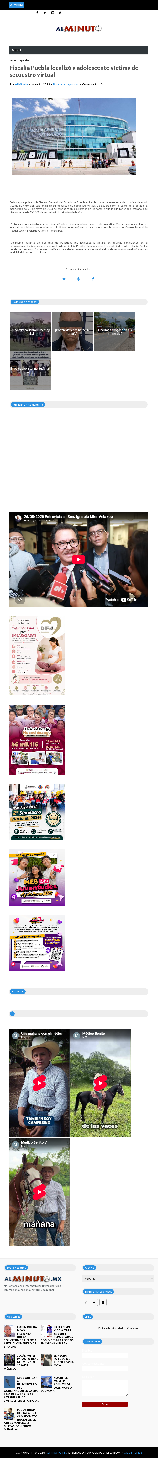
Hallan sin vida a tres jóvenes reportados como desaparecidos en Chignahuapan (57, 1335)
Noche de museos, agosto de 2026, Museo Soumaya (56, 1384)
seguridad (24, 60)
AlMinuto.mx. (57, 1452)
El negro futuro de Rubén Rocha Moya (64, 1360)
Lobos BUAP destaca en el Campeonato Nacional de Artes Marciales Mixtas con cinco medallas (21, 1419)
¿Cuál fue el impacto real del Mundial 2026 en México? (21, 1362)
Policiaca (59, 84)
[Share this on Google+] (79, 279)
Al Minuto (21, 84)
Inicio (13, 60)
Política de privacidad (110, 1328)
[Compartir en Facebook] (93, 279)
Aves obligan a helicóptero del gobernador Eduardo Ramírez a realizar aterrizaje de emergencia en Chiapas (21, 1389)
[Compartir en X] (64, 279)
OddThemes (133, 1452)
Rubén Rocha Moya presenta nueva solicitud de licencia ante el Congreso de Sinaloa (20, 1337)
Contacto (132, 1328)
